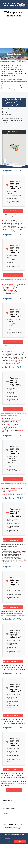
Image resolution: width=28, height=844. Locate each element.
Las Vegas (10, 426)
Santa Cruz (15, 363)
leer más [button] (7, 838)
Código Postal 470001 (12, 211)
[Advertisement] (14, 33)
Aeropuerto (5, 563)
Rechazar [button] (8, 841)
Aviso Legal (6, 806)
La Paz (21, 561)
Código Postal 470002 (13, 275)
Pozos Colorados (13, 561)
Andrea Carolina (6, 363)
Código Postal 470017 (12, 769)
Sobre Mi (5, 816)
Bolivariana (10, 353)
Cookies (5, 811)
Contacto (5, 813)
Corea (12, 488)
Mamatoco (11, 290)
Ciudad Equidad (19, 360)
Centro (18, 551)
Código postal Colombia (14, 790)
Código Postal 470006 (13, 540)
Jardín (8, 424)
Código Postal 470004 (13, 409)
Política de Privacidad (9, 808)
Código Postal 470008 (13, 661)
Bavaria (15, 420)
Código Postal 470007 (12, 607)
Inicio (4, 803)
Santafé (8, 295)
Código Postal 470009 (13, 715)
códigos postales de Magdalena (13, 783)
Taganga (15, 231)
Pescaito (21, 231)
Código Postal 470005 (12, 479)
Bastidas (11, 286)
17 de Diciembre (8, 284)
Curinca (4, 362)
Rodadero (12, 557)
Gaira (19, 552)
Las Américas (11, 490)
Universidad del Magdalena (15, 362)
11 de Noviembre (8, 351)
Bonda (12, 360)
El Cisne (4, 432)
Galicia (9, 289)
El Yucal (15, 356)
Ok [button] (20, 841)
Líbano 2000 (21, 430)
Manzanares (10, 493)
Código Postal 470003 (13, 342)
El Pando (17, 488)
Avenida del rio (11, 432)
